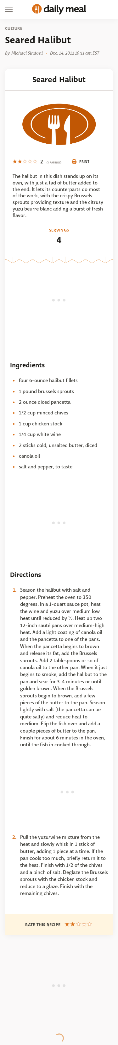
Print (84, 161)
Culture (13, 28)
